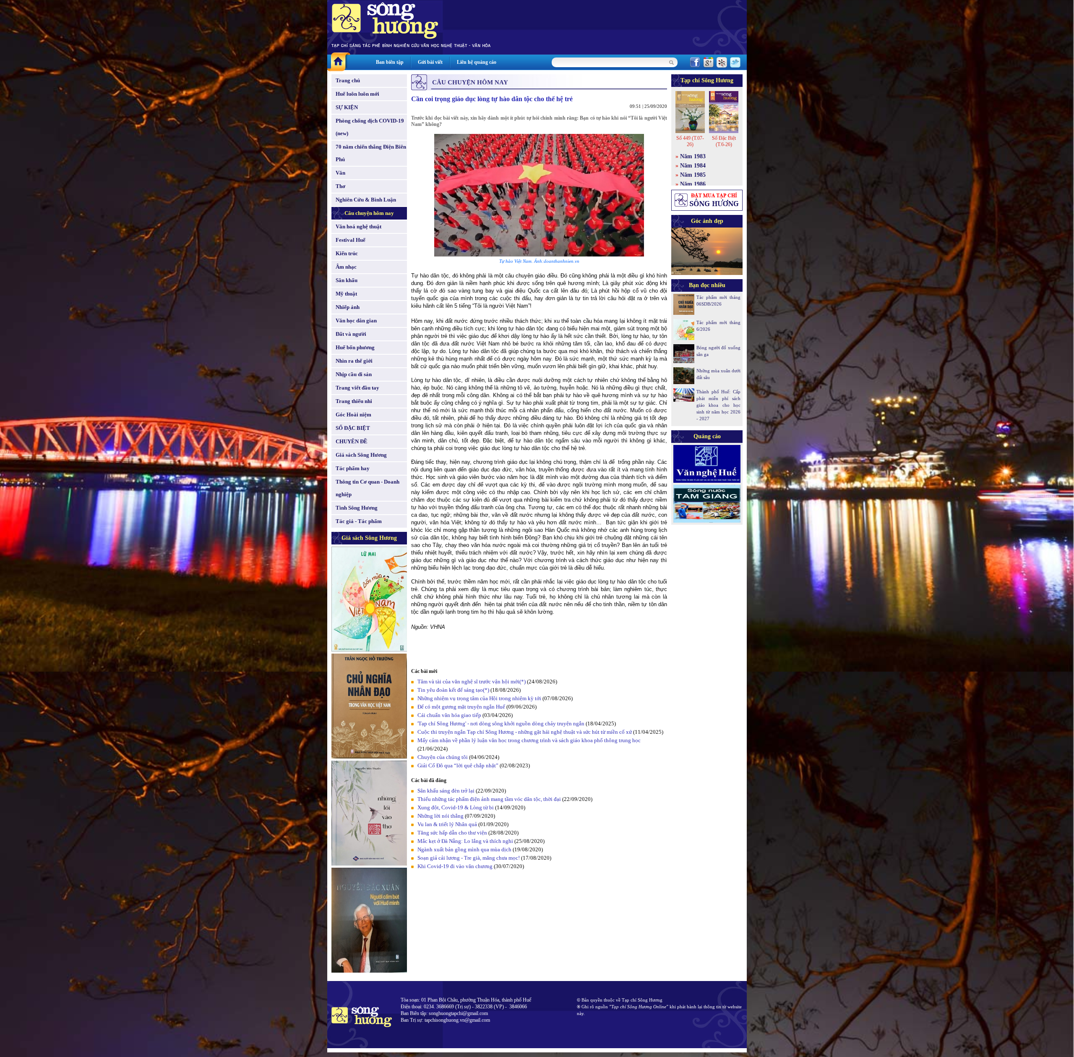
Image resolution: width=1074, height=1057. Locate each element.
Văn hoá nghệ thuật (358, 226)
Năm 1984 (693, 165)
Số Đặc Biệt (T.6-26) (724, 141)
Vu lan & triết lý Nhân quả (447, 824)
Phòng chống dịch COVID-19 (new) (370, 127)
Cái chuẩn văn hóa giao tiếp (449, 715)
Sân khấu (346, 280)
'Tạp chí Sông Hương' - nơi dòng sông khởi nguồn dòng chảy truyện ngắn (500, 723)
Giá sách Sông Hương (361, 455)
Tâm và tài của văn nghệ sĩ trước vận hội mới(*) (471, 681)
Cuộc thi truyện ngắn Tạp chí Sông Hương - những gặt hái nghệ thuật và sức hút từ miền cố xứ (524, 732)
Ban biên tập (390, 62)
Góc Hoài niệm (353, 414)
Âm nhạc (346, 267)
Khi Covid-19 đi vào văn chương (455, 866)
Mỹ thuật (346, 293)
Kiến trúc (347, 253)
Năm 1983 (693, 156)
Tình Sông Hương (357, 508)
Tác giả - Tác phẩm (359, 521)
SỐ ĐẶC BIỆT (353, 428)
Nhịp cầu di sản (354, 374)
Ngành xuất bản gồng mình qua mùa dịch (464, 849)
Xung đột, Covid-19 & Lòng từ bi (455, 807)
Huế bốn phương (355, 347)
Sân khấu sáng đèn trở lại (445, 791)
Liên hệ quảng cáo (476, 62)
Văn (340, 173)
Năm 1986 (693, 184)
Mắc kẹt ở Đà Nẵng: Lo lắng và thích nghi (465, 841)
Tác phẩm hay (353, 468)
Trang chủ (348, 80)
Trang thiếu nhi (354, 401)
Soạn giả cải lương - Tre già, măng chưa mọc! (468, 858)
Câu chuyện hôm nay (369, 213)
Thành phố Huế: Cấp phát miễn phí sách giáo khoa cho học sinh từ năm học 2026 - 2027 (718, 405)
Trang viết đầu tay (357, 388)
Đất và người (351, 334)
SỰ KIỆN (347, 107)
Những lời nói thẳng (440, 816)
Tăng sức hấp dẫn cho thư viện (452, 832)
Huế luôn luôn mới (357, 94)
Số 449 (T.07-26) (690, 141)
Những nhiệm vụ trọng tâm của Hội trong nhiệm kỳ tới (479, 698)
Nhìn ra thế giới (354, 361)
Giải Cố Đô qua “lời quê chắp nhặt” (457, 765)
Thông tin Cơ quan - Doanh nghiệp (367, 488)
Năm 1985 (693, 175)
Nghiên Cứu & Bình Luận (366, 199)
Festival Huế (350, 240)
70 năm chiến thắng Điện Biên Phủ (371, 153)
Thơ (340, 186)
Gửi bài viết (430, 62)
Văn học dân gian (356, 320)
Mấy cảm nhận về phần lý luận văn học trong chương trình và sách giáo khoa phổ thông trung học (529, 740)
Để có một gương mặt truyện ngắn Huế (461, 707)
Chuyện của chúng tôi (442, 757)
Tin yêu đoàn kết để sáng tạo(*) (453, 690)
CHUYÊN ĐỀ (352, 441)
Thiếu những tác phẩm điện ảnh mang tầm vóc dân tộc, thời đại (489, 799)
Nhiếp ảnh (348, 307)
